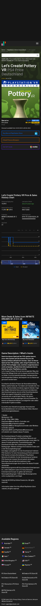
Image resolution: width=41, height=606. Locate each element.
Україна (28, 565)
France (28, 552)
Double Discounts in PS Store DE (29, 579)
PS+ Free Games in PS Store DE (29, 585)
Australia (8, 543)
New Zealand (30, 556)
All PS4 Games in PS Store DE (8, 591)
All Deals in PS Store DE (30, 573)
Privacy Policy (17, 599)
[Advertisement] (20, 20)
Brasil (27, 543)
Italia (6, 556)
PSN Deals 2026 (7, 599)
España (7, 552)
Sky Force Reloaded (28, 339)
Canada (7, 548)
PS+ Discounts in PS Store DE (10, 585)
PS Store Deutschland (9, 573)
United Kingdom (10, 560)
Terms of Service (27, 599)
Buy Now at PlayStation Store (12, 133)
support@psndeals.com (12, 604)
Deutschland (30, 548)
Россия (7, 565)
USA (27, 560)
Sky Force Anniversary (8, 339)
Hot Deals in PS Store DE (10, 578)
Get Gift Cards (7, 147)
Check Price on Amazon (11, 140)
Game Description (23, 60)
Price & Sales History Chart (17, 59)
